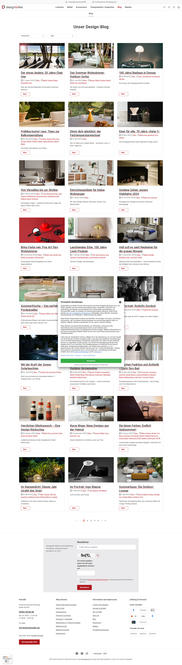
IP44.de (34, 141)
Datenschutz (60, 634)
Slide (56, 313)
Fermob (23, 141)
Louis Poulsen (94, 257)
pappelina (73, 377)
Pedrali (39, 141)
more (106, 433)
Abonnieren (84, 587)
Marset (48, 497)
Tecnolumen (146, 76)
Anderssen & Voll (135, 438)
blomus (92, 80)
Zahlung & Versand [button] (138, 599)
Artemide (35, 199)
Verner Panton (100, 255)
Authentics (99, 375)
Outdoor (50, 80)
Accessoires (30, 257)
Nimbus (121, 377)
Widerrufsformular (62, 630)
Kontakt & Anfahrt (99, 608)
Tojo (78, 436)
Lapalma (144, 438)
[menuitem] (72, 605)
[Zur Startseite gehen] (12, 7)
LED (53, 194)
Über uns (96, 616)
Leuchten (154, 197)
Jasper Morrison (48, 141)
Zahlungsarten (61, 612)
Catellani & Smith (53, 196)
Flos (56, 194)
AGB (104, 653)
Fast (141, 497)
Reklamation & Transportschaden (68, 623)
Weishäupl (106, 375)
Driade (72, 83)
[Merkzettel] (169, 7)
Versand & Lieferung (63, 616)
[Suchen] (164, 7)
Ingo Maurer (103, 490)
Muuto (56, 141)
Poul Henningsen (83, 257)
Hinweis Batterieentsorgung (66, 605)
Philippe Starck (26, 199)
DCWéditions (31, 196)
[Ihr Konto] (174, 7)
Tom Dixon (133, 257)
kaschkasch (83, 83)
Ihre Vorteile (97, 612)
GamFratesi (151, 438)
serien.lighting (131, 375)
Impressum (97, 653)
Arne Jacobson (149, 135)
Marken (95, 626)
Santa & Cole (51, 139)
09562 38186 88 (26, 612)
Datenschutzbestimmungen (97, 579)
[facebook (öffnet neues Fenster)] (77, 653)
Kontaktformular (37, 636)
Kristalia (151, 255)
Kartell (108, 80)
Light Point (138, 377)
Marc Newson (89, 375)
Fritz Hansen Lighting (137, 436)
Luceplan (54, 497)
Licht (140, 76)
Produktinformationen (101, 630)
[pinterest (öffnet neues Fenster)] (82, 653)
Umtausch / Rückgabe (64, 619)
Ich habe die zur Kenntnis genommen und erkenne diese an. (106, 581)
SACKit (29, 141)
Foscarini (155, 310)
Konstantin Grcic (26, 83)
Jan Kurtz (136, 497)
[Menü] (10, 655)
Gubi (127, 257)
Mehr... (25, 94)
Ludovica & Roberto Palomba (146, 375)
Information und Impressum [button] (105, 599)
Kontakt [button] (22, 599)
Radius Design (82, 377)
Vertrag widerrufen (29, 642)
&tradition (122, 257)
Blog (38, 80)
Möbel (45, 80)
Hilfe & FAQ (60, 608)
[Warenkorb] (179, 7)
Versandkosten (85, 659)
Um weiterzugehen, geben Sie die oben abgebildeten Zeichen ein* (85, 564)
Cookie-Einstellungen (100, 605)
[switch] (7, 661)
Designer (95, 490)
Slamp (151, 377)
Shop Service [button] (61, 599)
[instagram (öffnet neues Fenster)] (87, 653)
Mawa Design (129, 377)
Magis (56, 80)
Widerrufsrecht (61, 626)
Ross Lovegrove (41, 196)
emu (76, 83)
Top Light (145, 377)
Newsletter (97, 623)
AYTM (158, 438)
